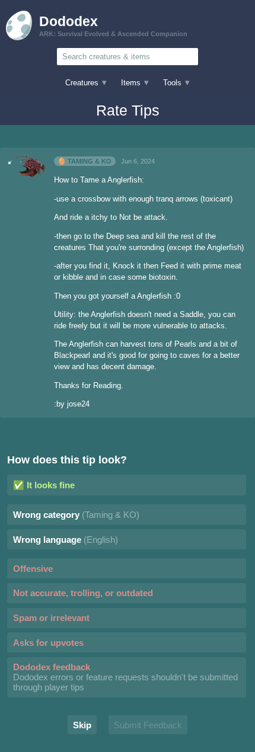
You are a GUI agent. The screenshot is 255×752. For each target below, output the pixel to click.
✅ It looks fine (44, 485)
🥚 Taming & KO (84, 161)
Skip (82, 725)
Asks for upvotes (48, 643)
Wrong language (65, 540)
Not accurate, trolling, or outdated (83, 593)
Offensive (33, 569)
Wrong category (76, 515)
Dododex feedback (125, 677)
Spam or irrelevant (51, 618)
